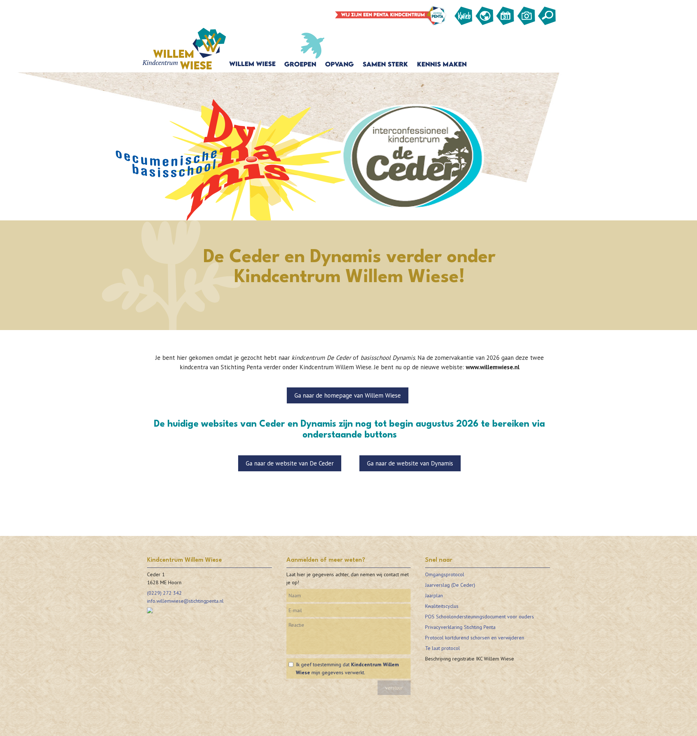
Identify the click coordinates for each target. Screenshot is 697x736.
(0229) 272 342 (164, 593)
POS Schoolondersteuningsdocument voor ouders (479, 616)
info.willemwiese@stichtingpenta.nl (185, 601)
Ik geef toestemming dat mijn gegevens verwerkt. (347, 668)
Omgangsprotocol (444, 574)
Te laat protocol (442, 648)
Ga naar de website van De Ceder (290, 463)
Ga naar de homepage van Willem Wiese (347, 395)
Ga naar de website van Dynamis (410, 463)
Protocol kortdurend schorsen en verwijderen (474, 637)
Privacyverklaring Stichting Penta (460, 627)
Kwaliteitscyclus (441, 606)
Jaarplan (434, 595)
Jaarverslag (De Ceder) (450, 585)
